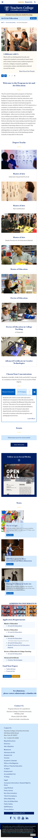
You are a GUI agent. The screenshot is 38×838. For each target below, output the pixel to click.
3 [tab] (15, 76)
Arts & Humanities (11, 22)
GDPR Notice (8, 807)
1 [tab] (9, 76)
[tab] (8, 392)
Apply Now (21, 2)
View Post (13, 487)
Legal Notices (8, 788)
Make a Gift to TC (20, 813)
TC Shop (6, 777)
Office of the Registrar (11, 763)
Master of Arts (19, 174)
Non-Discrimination (10, 793)
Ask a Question (9, 746)
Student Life (8, 755)
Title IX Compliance (10, 796)
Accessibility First (10, 774)
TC (4, 22)
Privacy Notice (9, 809)
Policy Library (8, 790)
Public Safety (8, 804)
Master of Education (19, 269)
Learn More (31, 418)
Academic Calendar (10, 760)
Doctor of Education (19, 298)
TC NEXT (7, 769)
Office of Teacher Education (13, 766)
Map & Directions (9, 741)
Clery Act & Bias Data (11, 801)
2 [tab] (12, 76)
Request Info (28, 2)
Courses (6, 758)
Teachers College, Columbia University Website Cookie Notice (17, 832)
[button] (2, 2)
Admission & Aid (9, 752)
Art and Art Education (15, 626)
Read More (10, 535)
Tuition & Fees (10, 669)
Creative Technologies (15, 660)
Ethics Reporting (9, 798)
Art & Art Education (9, 18)
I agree (33, 834)
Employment (8, 771)
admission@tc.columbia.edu (25, 693)
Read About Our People (27, 71)
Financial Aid (10, 671)
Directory (7, 744)
